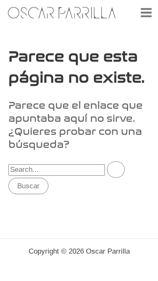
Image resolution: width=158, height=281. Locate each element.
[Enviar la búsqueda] (116, 169)
